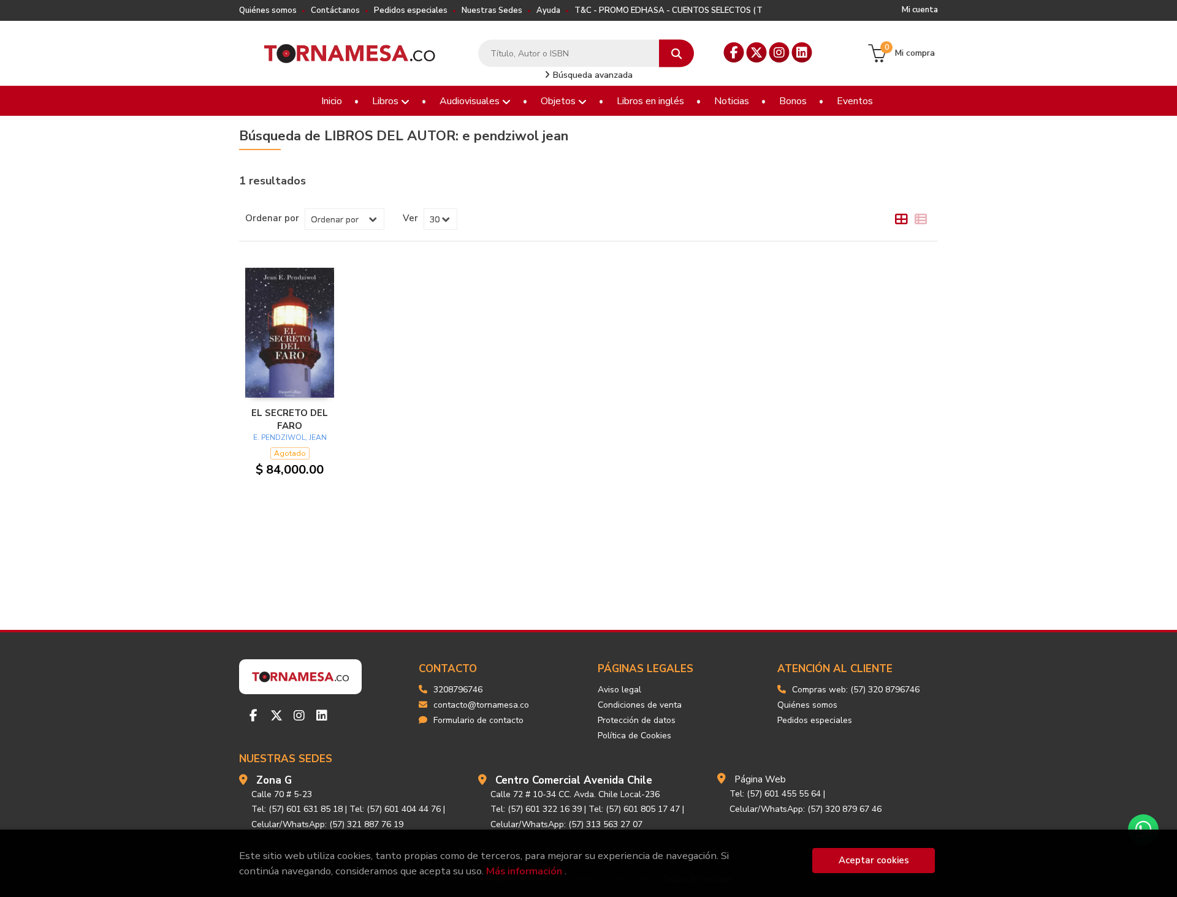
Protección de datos (637, 720)
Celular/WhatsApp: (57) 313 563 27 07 (566, 824)
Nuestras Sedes (492, 10)
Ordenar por (272, 218)
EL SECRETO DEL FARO (289, 419)
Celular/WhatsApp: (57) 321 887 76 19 (327, 824)
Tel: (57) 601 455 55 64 (775, 794)
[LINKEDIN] (802, 52)
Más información (524, 871)
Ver (410, 218)
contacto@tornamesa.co (481, 705)
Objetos (559, 101)
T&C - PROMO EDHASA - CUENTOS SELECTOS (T (668, 10)
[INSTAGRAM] (779, 52)
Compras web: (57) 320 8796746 (856, 689)
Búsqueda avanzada (591, 75)
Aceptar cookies (874, 860)
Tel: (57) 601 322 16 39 (536, 809)
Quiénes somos (268, 10)
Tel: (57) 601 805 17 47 (634, 809)
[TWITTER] (757, 52)
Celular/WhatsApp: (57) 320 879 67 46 (805, 809)
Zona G (274, 780)
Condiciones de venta (640, 705)
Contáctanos (335, 10)
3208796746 (457, 689)
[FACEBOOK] (734, 52)
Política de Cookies (634, 735)
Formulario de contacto (478, 720)
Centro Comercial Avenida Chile (573, 780)
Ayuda (548, 10)
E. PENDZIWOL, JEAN (290, 437)
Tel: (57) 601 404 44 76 (395, 809)
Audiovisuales (471, 101)
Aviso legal (619, 689)
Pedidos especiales (411, 10)
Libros (386, 101)
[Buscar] (676, 53)
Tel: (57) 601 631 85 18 (297, 809)
